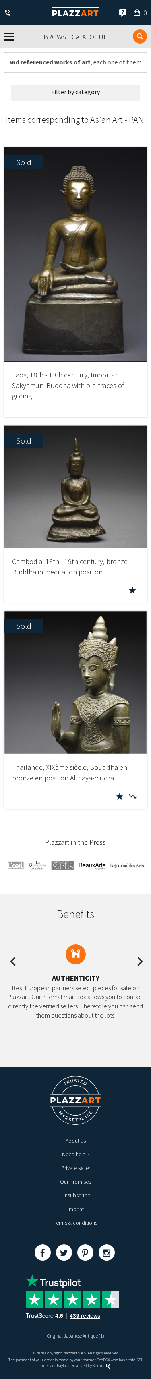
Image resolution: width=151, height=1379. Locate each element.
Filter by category (75, 92)
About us (76, 1140)
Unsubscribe (75, 1195)
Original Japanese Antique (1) (75, 1336)
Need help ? (75, 1154)
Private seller (75, 1168)
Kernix (99, 1365)
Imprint (76, 1209)
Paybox (63, 1365)
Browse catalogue (75, 36)
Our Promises (75, 1181)
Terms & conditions (75, 1222)
